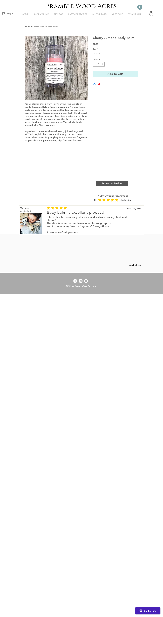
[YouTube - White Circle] (86, 281)
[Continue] (139, 7)
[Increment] (102, 64)
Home (27, 26)
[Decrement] (94, 64)
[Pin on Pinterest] (99, 84)
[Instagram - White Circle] (81, 281)
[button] (151, 13)
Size (95, 49)
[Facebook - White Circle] (75, 281)
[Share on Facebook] (94, 84)
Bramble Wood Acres (81, 6)
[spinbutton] (98, 64)
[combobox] (115, 53)
